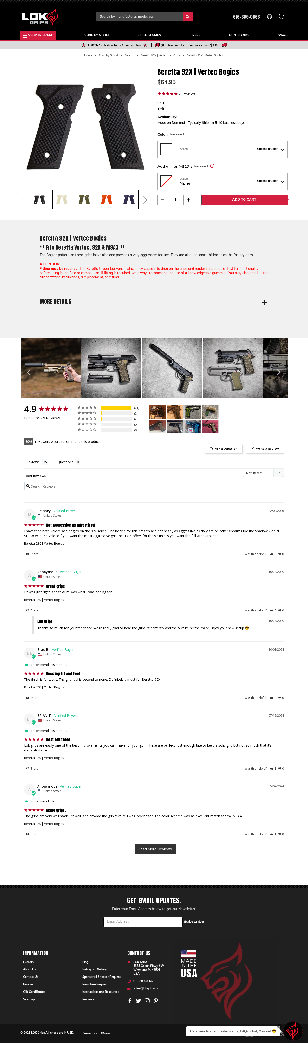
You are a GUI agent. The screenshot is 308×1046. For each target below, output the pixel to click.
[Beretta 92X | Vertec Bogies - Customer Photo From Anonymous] (210, 412)
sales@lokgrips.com (146, 988)
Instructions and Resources (100, 992)
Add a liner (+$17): (190, 166)
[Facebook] (129, 1000)
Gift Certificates (34, 992)
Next (144, 199)
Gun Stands (239, 35)
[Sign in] (269, 16)
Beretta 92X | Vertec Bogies (44, 543)
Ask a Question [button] (226, 448)
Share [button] (34, 554)
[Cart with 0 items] (281, 16)
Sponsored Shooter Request (101, 977)
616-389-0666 (246, 16)
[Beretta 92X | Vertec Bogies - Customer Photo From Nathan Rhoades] (175, 426)
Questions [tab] (65, 462)
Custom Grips (149, 35)
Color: (170, 135)
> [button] (155, 849)
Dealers (28, 962)
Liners (195, 35)
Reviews (88, 999)
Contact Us (30, 977)
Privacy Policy (91, 1033)
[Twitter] (138, 1000)
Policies (28, 984)
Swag (283, 35)
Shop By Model (97, 35)
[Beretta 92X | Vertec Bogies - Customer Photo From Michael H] (157, 426)
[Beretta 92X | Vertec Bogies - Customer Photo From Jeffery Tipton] (210, 426)
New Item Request (95, 984)
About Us (29, 969)
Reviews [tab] (32, 462)
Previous (24, 199)
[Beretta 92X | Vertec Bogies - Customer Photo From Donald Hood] (193, 412)
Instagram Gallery (94, 969)
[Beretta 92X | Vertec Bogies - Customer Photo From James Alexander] (157, 412)
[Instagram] (147, 1000)
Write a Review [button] (267, 448)
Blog (85, 962)
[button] (273, 554)
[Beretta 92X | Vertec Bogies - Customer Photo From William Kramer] (193, 426)
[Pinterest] (155, 1000)
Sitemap (29, 999)
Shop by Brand (41, 35)
